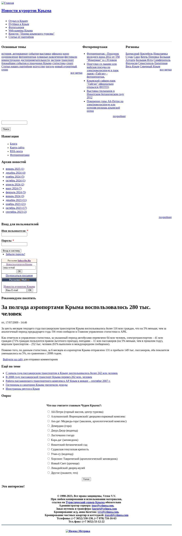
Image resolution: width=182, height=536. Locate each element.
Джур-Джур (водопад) (64, 430)
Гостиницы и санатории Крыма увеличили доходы (37, 384)
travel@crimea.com (116, 515)
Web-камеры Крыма (21, 30)
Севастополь (146, 63)
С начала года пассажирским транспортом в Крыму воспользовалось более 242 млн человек (62, 373)
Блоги (13, 143)
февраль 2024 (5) (16, 192)
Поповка (153, 56)
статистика (59, 63)
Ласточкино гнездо (62, 435)
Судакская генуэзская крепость (69, 449)
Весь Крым (132, 66)
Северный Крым (150, 66)
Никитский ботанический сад (68, 444)
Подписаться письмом (19, 275)
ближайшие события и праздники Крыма (26, 63)
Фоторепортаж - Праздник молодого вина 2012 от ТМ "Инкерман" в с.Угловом (103, 57)
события (34, 53)
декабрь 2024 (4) (15, 172)
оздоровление (9, 56)
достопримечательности (35, 60)
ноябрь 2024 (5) (15, 176)
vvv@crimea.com (108, 511)
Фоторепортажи (20, 154)
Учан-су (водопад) (61, 453)
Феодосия (132, 63)
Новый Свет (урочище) (64, 463)
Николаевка (160, 53)
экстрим (56, 60)
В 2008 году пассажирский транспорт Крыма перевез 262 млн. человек (49, 376)
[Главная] (7, 2)
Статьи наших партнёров (16, 66)
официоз (57, 53)
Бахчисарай (133, 53)
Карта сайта (17, 147)
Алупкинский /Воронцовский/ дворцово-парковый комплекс (87, 416)
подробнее (119, 116)
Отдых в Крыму (18, 20)
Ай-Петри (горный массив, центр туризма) (76, 411)
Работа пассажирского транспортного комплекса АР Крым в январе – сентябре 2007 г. (58, 380)
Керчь (144, 56)
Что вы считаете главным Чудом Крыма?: (74, 405)
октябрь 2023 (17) (16, 207)
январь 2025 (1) (15, 168)
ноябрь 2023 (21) (16, 204)
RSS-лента (16, 151)
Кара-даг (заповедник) (64, 439)
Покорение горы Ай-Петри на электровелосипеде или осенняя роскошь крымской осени (105, 106)
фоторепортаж (27, 56)
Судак (129, 56)
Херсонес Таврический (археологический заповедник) (83, 458)
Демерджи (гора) (60, 425)
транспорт (67, 60)
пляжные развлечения (50, 56)
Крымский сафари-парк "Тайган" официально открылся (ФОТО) (101, 84)
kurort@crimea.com (104, 508)
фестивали (70, 56)
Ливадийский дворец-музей (67, 468)
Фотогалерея (16, 27)
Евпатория (160, 63)
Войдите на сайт (13, 359)
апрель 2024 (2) (15, 184)
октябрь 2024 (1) (15, 180)
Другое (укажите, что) (64, 472)
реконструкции (10, 60)
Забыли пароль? (15, 254)
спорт (69, 63)
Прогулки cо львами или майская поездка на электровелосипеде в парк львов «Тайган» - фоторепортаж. (103, 70)
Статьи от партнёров (21, 36)
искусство (39, 66)
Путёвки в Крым (19, 24)
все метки (76, 72)
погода (50, 66)
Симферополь (162, 60)
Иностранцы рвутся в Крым (23, 388)
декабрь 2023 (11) (16, 200)
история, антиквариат (14, 53)
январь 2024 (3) (15, 196)
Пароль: (7, 240)
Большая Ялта (144, 60)
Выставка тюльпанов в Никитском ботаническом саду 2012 (105, 94)
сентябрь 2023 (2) (16, 211)
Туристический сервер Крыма (85, 502)
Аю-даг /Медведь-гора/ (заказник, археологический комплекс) (88, 421)
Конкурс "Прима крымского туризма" (32, 33)
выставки (45, 53)
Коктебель (146, 53)
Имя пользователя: (14, 230)
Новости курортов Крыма (26, 10)
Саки (137, 56)
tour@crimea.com (102, 505)
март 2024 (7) (14, 188)
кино (66, 53)
